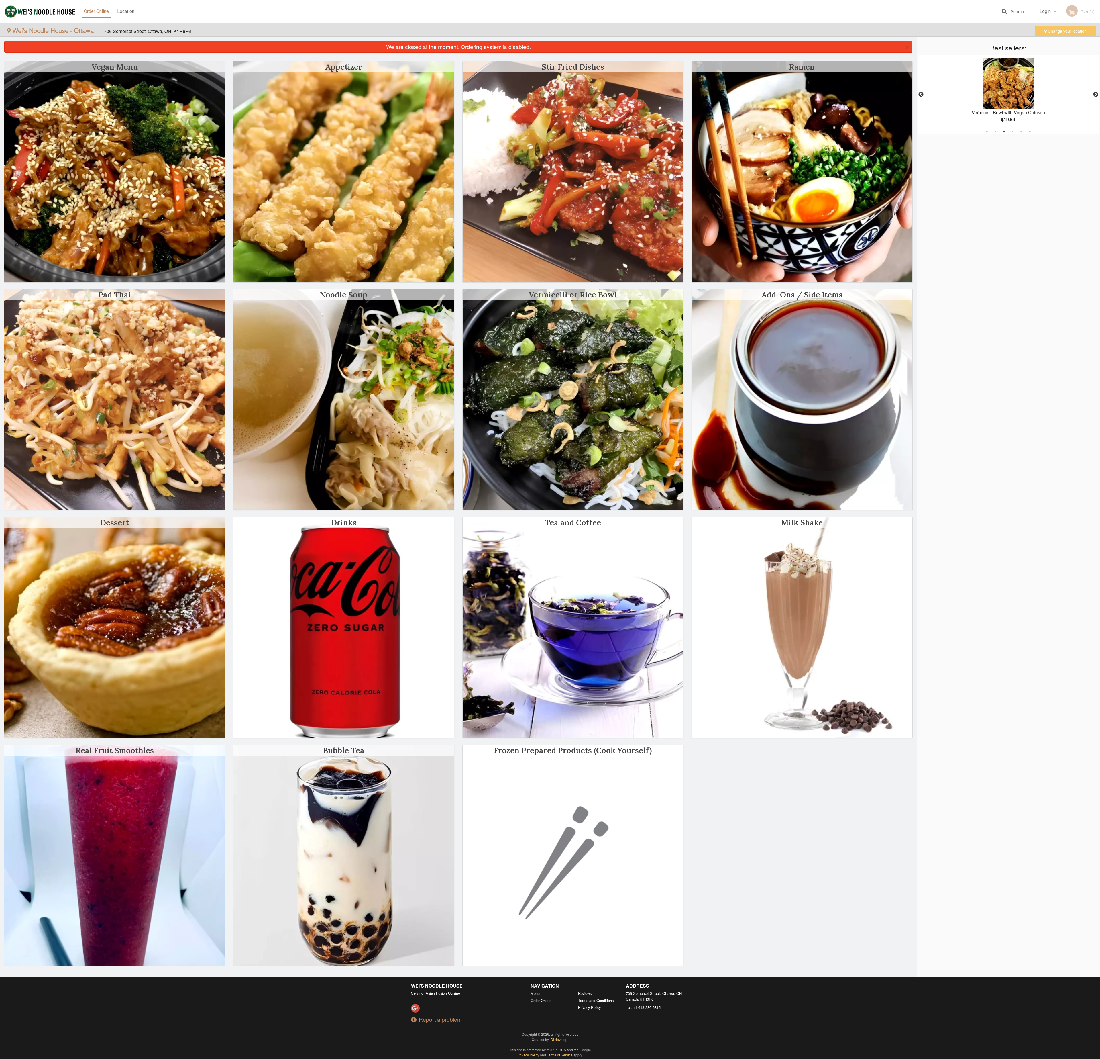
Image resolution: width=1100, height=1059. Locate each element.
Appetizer (343, 67)
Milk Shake (802, 522)
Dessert (114, 522)
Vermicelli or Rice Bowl (573, 295)
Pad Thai (114, 295)
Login (1045, 11)
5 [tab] (1021, 131)
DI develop (559, 1039)
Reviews (585, 993)
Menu (535, 993)
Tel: (643, 1007)
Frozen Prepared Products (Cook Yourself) (573, 750)
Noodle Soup (343, 295)
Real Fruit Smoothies (115, 750)
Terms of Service (560, 1054)
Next (1096, 94)
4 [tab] (1012, 131)
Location (125, 11)
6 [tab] (1030, 131)
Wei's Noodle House (437, 985)
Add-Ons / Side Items (801, 295)
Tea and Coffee (573, 522)
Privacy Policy (589, 1007)
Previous (921, 94)
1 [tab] (987, 131)
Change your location (1067, 31)
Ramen (802, 67)
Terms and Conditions (596, 1000)
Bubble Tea (343, 750)
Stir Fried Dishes (573, 67)
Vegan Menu (114, 67)
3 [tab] (1004, 131)
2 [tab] (995, 131)
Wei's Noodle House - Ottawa (53, 30)
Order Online (96, 11)
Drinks (343, 522)
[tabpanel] (1008, 94)
